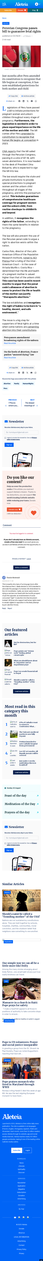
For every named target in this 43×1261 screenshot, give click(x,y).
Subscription (21, 1192)
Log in (29, 559)
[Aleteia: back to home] (21, 4)
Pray (34, 10)
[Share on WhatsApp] (36, 101)
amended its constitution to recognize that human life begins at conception (19, 137)
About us (21, 1233)
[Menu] (7, 4)
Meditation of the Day (20, 804)
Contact (21, 1245)
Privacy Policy (21, 1249)
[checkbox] (5, 438)
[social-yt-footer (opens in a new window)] (15, 1217)
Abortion (7, 383)
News (4, 18)
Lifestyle (21, 1166)
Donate (20, 10)
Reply (4, 608)
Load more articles (21, 691)
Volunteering (9, 1021)
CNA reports (9, 151)
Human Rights (28, 383)
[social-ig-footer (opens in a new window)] (28, 1217)
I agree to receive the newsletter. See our (22, 438)
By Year (21, 1209)
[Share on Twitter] (28, 101)
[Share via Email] (32, 101)
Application (21, 1186)
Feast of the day (15, 795)
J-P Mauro (27, 36)
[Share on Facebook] (19, 101)
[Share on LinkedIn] (23, 101)
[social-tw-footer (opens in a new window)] (24, 1217)
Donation (21, 1196)
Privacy (21, 1253)
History (7, 892)
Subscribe (8, 10)
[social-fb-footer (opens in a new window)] (19, 1217)
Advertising (21, 1199)
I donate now (13, 509)
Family (16, 383)
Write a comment (21, 567)
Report (10, 608)
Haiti (6, 981)
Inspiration (8, 942)
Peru (5, 388)
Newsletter (22, 1183)
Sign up (9, 445)
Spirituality (21, 1169)
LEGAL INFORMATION (21, 1237)
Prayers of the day (17, 812)
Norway (7, 1060)
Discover (21, 1172)
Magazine (21, 1189)
